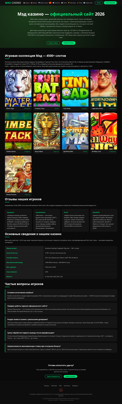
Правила (75, 386)
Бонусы (46, 386)
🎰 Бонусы (26, 3)
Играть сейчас (53, 43)
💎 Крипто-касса (44, 3)
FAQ (60, 386)
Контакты (67, 386)
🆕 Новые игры (87, 3)
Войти (99, 3)
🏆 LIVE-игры (72, 3)
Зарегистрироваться (53, 376)
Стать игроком (110, 3)
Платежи (54, 386)
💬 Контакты (56, 3)
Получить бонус (69, 43)
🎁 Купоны (34, 3)
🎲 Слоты (64, 3)
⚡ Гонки (79, 3)
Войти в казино (70, 376)
